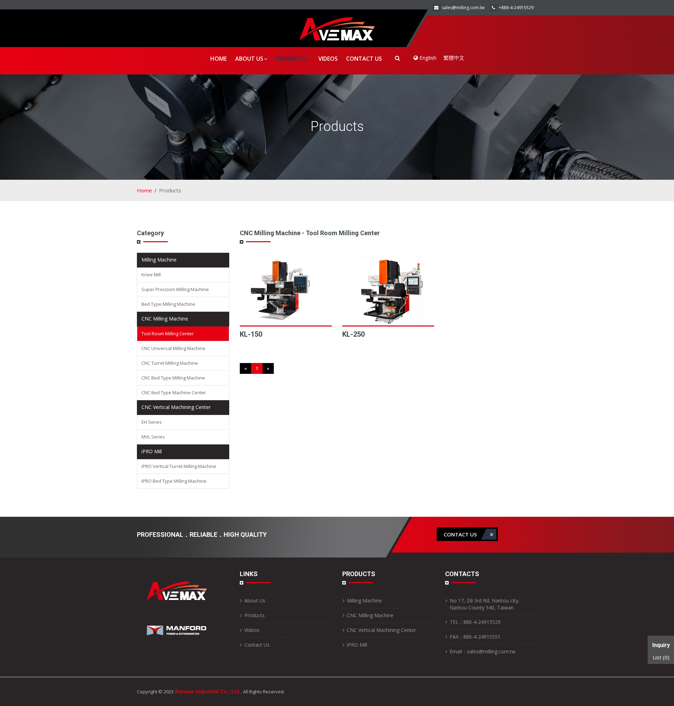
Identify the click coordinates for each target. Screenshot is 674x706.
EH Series (151, 422)
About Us (249, 58)
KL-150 (251, 334)
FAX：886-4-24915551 (475, 636)
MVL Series (153, 437)
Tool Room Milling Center (167, 333)
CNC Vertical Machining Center (176, 407)
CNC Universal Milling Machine (173, 348)
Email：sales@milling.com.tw (482, 651)
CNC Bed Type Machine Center (173, 392)
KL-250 (353, 334)
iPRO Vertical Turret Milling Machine (178, 466)
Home (218, 58)
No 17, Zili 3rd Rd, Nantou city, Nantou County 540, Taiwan (485, 604)
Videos (328, 58)
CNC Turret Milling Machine (169, 363)
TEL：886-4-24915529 (475, 622)
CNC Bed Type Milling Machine (173, 378)
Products (291, 58)
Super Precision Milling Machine (175, 289)
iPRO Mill (151, 451)
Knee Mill (151, 274)
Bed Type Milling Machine (168, 304)
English (427, 57)
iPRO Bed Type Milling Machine (173, 481)
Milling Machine (159, 259)
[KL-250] (388, 290)
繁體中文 (453, 57)
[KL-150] (286, 290)
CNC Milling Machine (164, 318)
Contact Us (364, 58)
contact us (461, 534)
